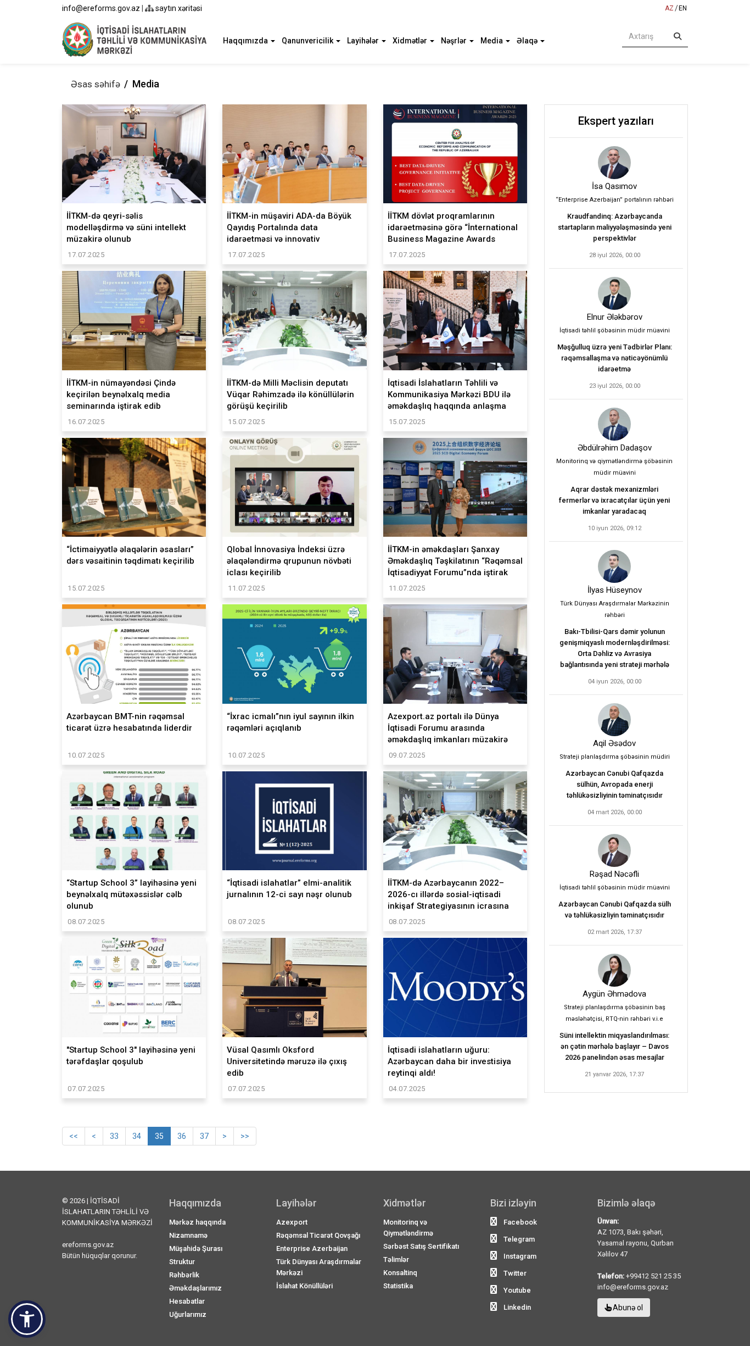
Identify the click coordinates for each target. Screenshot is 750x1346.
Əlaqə (528, 40)
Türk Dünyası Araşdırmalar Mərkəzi (318, 1267)
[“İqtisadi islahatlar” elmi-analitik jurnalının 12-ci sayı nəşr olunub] (294, 820)
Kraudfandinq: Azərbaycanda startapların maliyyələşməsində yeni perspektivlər (614, 227)
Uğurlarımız (187, 1314)
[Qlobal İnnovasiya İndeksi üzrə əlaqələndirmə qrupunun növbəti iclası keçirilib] (294, 487)
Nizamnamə (188, 1235)
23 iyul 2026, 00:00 (614, 386)
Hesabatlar (187, 1301)
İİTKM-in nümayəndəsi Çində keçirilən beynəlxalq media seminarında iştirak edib (121, 394)
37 (204, 1136)
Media (492, 40)
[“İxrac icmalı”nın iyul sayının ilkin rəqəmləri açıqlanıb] (294, 653)
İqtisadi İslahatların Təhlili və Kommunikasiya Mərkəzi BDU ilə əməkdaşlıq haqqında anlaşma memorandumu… (449, 394)
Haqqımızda (246, 40)
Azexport (291, 1222)
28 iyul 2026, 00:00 (614, 255)
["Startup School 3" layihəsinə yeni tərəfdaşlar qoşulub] (134, 987)
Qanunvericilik (308, 40)
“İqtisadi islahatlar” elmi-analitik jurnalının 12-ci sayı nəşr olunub (289, 888)
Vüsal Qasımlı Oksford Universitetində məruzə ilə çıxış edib (287, 1061)
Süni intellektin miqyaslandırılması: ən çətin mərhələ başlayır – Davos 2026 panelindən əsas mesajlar (614, 1046)
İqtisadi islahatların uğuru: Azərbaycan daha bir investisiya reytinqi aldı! (449, 1061)
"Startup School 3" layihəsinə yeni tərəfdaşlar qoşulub (130, 1055)
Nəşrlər (454, 40)
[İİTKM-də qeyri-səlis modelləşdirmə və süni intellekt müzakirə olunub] (134, 153)
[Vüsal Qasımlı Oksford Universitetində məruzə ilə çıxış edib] (294, 987)
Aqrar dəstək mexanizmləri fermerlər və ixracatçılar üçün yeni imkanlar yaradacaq (614, 500)
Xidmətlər (411, 40)
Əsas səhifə (95, 84)
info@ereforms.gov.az (101, 8)
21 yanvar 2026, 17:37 (614, 1074)
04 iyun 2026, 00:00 (614, 681)
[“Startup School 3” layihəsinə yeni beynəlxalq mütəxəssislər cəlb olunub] (134, 820)
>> (244, 1136)
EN (683, 8)
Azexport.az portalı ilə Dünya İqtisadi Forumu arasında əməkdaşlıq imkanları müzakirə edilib (448, 727)
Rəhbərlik (184, 1275)
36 (181, 1136)
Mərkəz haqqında (197, 1222)
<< (73, 1136)
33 (114, 1136)
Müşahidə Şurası (195, 1248)
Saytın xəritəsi (178, 8)
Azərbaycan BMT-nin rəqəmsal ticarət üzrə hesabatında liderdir (129, 722)
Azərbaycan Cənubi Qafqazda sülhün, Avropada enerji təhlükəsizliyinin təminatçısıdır (614, 784)
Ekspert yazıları (616, 120)
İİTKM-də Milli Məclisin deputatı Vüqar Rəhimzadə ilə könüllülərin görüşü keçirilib (290, 394)
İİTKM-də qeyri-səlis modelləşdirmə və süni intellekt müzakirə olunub (126, 227)
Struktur (182, 1262)
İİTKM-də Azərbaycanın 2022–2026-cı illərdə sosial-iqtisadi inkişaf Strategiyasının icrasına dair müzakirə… (448, 894)
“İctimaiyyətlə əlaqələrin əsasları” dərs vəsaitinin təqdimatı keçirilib (130, 555)
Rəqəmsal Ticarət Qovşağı (318, 1235)
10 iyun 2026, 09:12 (614, 528)
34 (136, 1136)
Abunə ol (627, 1307)
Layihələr (363, 40)
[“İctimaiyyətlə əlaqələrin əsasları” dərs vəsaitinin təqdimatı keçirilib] (134, 487)
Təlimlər (396, 1259)
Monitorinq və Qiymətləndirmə (408, 1227)
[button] (27, 1319)
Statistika (398, 1286)
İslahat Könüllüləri (304, 1286)
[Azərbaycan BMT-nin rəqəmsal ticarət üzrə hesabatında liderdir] (134, 653)
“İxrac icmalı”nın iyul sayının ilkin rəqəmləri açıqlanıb (290, 722)
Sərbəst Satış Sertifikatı (421, 1246)
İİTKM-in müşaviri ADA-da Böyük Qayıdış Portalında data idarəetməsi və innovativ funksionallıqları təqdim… (289, 227)
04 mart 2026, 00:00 (614, 812)
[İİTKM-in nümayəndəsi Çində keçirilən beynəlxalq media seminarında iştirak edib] (134, 320)
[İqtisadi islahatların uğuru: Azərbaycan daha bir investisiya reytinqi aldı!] (455, 987)
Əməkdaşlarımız (195, 1288)
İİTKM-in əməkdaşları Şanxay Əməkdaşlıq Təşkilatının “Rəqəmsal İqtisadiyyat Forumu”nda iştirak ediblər (455, 560)
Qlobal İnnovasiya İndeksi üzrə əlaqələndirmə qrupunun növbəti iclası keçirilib (289, 560)
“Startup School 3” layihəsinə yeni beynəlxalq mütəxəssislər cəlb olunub (131, 894)
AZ (669, 8)
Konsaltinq (400, 1273)
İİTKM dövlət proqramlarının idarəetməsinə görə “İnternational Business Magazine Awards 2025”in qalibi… (453, 227)
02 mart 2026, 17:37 (614, 932)
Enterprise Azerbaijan (312, 1248)
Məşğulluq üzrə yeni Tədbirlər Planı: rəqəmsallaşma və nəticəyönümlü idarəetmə (614, 358)
